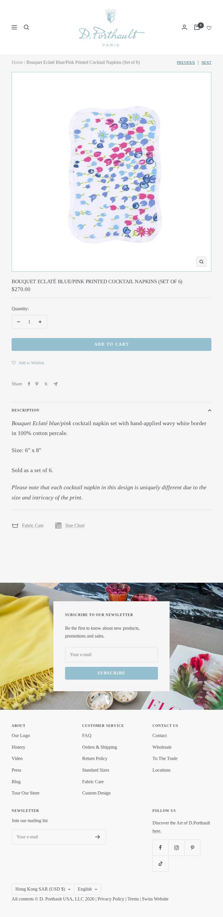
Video (17, 758)
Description (25, 410)
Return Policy (94, 758)
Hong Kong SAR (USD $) (40, 889)
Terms (133, 898)
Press (16, 770)
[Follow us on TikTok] (160, 863)
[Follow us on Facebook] (160, 847)
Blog (16, 781)
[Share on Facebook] (29, 384)
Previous (186, 62)
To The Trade (164, 758)
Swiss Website (155, 898)
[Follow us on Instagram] (176, 847)
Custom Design (96, 792)
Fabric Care (33, 525)
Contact (159, 735)
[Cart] (197, 27)
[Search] (26, 27)
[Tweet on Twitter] (46, 384)
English (85, 889)
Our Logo (21, 735)
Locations (161, 770)
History (18, 747)
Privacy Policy (111, 898)
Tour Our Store (25, 792)
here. (156, 830)
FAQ (86, 735)
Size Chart (74, 525)
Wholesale (162, 747)
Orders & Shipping (99, 747)
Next (206, 62)
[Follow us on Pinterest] (192, 847)
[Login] (184, 27)
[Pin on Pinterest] (36, 384)
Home (17, 62)
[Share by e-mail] (55, 384)
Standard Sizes (95, 770)
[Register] (97, 837)
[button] (28, 362)
